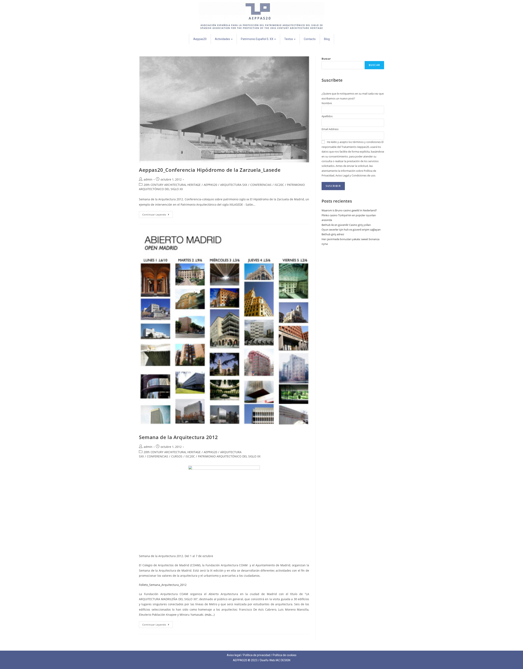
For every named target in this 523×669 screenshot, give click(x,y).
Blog (327, 39)
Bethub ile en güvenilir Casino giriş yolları (346, 225)
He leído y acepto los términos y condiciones (354, 142)
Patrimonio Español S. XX (257, 39)
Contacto (310, 39)
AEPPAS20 (210, 185)
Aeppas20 (200, 39)
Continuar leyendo (157, 213)
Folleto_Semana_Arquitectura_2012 (163, 585)
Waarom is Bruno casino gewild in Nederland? (349, 210)
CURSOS (176, 456)
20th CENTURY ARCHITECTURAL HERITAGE (172, 185)
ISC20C (279, 185)
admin (148, 179)
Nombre (327, 103)
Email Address (330, 129)
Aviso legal (234, 655)
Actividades (222, 39)
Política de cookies (284, 655)
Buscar (326, 58)
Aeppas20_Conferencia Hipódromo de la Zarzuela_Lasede (209, 169)
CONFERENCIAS (261, 185)
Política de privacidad (256, 655)
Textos (288, 39)
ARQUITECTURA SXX (233, 185)
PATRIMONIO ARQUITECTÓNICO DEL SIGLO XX (229, 456)
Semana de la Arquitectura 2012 (178, 437)
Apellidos (327, 116)
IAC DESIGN (283, 660)
